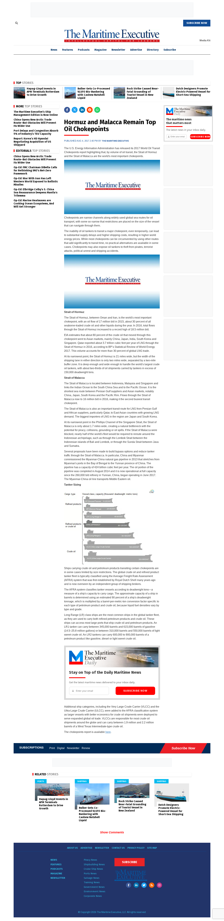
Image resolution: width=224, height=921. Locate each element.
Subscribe (169, 49)
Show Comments (112, 832)
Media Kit (205, 40)
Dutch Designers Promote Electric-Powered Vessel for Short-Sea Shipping (193, 91)
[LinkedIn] (136, 885)
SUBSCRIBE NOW (196, 23)
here (108, 732)
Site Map (152, 848)
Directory (153, 49)
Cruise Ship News (93, 868)
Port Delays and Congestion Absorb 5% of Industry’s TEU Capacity (36, 132)
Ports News (90, 873)
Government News (94, 886)
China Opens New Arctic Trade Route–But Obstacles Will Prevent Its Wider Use (35, 122)
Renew (86, 748)
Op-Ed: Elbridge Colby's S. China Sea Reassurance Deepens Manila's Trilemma (35, 192)
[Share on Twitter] (75, 110)
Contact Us (118, 848)
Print (52, 748)
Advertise (136, 49)
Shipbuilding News (94, 864)
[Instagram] (159, 885)
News (54, 859)
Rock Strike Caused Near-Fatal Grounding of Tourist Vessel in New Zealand (143, 93)
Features (67, 49)
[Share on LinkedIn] (82, 110)
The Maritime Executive (115, 141)
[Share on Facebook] (67, 110)
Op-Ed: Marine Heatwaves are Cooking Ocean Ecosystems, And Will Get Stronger (34, 203)
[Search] (17, 23)
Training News (92, 882)
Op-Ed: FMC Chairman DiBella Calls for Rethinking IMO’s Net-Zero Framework (35, 170)
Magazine (100, 49)
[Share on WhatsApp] (97, 110)
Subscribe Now (135, 690)
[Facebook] (128, 885)
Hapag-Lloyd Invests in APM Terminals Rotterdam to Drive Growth (43, 91)
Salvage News (91, 877)
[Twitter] (144, 885)
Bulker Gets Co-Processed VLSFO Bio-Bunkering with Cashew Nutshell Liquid (94, 93)
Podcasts (84, 49)
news (54, 49)
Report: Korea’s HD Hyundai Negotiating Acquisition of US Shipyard (32, 141)
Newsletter (118, 49)
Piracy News (90, 859)
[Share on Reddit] (90, 110)
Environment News (94, 891)
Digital (61, 748)
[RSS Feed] (151, 885)
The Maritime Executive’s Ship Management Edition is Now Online (36, 113)
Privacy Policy (135, 848)
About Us (72, 848)
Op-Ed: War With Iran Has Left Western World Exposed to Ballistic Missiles (36, 181)
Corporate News (93, 896)
